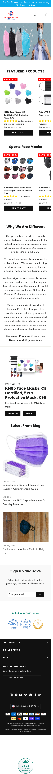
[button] (11, 121)
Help (6, 657)
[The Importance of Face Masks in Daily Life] (25, 527)
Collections (11, 650)
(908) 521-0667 (35, 726)
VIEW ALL (29, 413)
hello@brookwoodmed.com (18, 726)
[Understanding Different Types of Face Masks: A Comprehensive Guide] (25, 455)
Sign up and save (14, 666)
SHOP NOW (13, 413)
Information (11, 642)
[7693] (25, 748)
